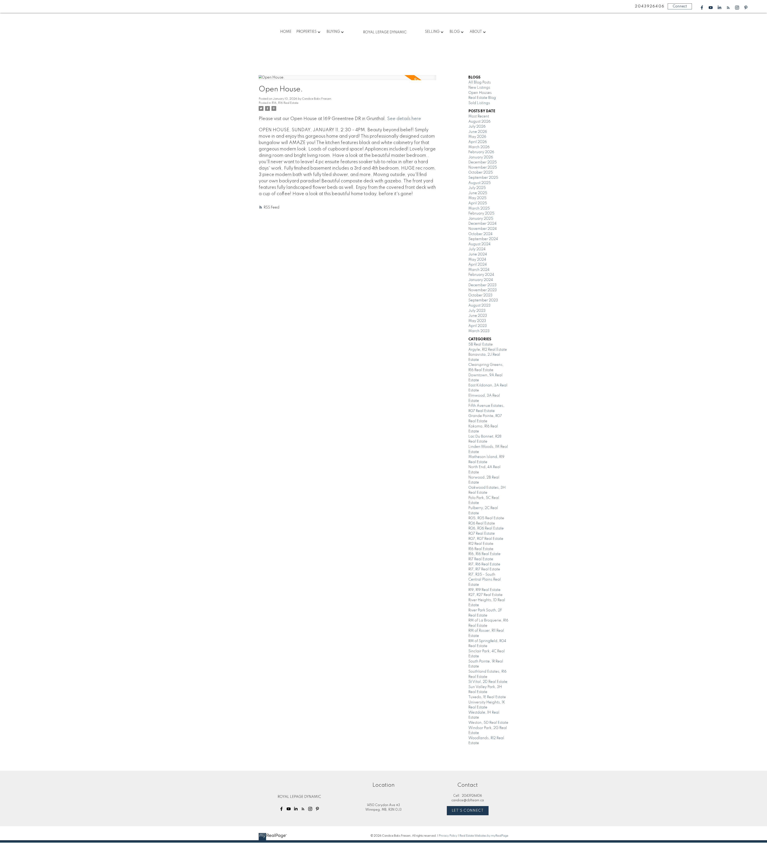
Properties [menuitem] (306, 32)
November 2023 (482, 290)
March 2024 (479, 270)
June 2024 (477, 254)
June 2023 (477, 316)
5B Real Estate (480, 344)
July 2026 (477, 126)
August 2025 (479, 183)
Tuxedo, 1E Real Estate (487, 697)
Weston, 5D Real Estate (488, 723)
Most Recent (478, 116)
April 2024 (477, 264)
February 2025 (481, 213)
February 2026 (481, 152)
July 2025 (477, 188)
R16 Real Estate (480, 549)
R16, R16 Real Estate (285, 103)
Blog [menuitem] (455, 32)
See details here (404, 119)
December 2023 (482, 285)
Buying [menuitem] (333, 32)
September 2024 (483, 239)
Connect (680, 6)
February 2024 (481, 275)
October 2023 (480, 295)
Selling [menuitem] (432, 32)
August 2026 (479, 121)
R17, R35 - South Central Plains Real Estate (484, 580)
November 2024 (482, 229)
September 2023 (483, 300)
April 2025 (477, 203)
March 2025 (479, 208)
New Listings (479, 87)
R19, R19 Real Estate (484, 590)
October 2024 (480, 234)
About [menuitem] (476, 32)
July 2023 (477, 311)
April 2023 (477, 326)
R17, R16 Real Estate (484, 564)
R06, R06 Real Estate (486, 528)
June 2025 (477, 193)
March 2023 (479, 331)
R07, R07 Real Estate (485, 539)
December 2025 (482, 162)
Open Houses (480, 93)
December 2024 (482, 223)
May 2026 (477, 137)
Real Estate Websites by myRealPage (483, 835)
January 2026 (480, 157)
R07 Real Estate (481, 533)
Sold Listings (479, 103)
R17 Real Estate (480, 559)
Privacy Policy (448, 835)
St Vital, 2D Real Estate (487, 682)
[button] (702, 8)
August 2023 (479, 305)
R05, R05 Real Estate (486, 518)
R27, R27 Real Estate (485, 595)
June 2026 (477, 132)
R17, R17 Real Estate (484, 569)
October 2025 (480, 172)
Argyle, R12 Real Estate (487, 350)
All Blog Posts (479, 82)
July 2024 (477, 249)
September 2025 (483, 178)
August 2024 (479, 244)
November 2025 (482, 167)
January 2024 (480, 280)
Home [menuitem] (285, 32)
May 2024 (477, 259)
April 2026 (477, 142)
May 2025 (477, 198)
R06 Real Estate (481, 523)
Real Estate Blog (482, 98)
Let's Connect (468, 810)
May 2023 (477, 321)
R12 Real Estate (480, 544)
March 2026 (479, 147)
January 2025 (480, 218)
